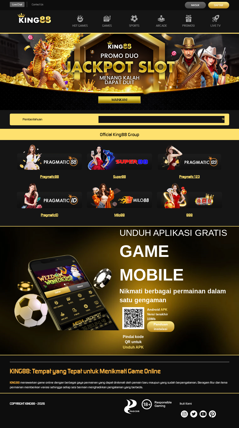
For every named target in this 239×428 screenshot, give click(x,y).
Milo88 (119, 215)
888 (189, 215)
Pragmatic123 (189, 176)
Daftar (218, 5)
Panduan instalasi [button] (161, 326)
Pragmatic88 (49, 176)
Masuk (195, 5)
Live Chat (17, 4)
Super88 (119, 176)
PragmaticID (49, 215)
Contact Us (37, 4)
